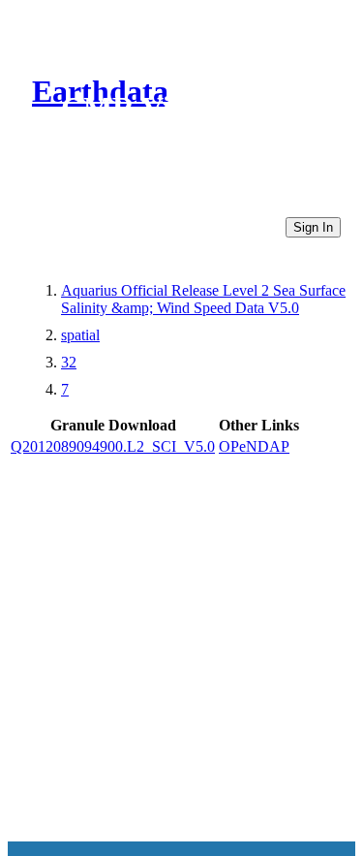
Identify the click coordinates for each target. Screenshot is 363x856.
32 (68, 362)
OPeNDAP (254, 446)
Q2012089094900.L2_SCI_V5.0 (113, 446)
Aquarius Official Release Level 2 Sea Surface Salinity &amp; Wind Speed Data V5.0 (203, 299)
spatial (80, 335)
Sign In (313, 227)
